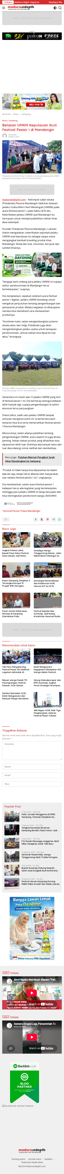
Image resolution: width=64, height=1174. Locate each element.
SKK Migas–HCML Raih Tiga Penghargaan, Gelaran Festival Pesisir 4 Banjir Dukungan (47, 713)
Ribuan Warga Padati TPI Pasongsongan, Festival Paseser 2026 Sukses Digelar (14, 683)
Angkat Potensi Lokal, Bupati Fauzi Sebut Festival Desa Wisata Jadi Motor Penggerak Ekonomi (15, 553)
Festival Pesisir (11, 511)
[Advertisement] (32, 65)
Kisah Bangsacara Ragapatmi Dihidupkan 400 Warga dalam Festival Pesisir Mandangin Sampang (47, 670)
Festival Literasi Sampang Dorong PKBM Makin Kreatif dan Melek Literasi (40, 882)
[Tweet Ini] (41, 519)
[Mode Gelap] (55, 7)
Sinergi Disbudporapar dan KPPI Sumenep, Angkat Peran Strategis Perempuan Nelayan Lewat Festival (47, 683)
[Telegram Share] (53, 519)
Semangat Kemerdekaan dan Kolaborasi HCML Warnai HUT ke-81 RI (46, 583)
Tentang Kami (18, 1159)
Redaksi (48, 1159)
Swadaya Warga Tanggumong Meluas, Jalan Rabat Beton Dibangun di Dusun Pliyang (47, 553)
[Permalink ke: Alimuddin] (4, 135)
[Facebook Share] (35, 519)
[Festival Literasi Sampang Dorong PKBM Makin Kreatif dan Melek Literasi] (11, 883)
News (4, 120)
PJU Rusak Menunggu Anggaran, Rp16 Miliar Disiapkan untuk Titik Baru (40, 842)
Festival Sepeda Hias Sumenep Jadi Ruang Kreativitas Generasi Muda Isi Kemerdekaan (47, 614)
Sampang (13, 120)
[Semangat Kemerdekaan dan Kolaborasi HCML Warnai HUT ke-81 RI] (48, 570)
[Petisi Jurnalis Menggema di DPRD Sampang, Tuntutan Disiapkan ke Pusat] (11, 816)
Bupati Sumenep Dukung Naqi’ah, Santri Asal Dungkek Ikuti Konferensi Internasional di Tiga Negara (39, 869)
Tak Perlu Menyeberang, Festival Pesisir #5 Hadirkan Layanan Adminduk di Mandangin (15, 670)
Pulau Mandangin (30, 511)
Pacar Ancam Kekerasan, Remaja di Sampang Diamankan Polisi (14, 614)
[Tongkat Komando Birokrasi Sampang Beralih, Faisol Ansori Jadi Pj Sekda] (11, 829)
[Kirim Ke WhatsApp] (59, 519)
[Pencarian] (60, 7)
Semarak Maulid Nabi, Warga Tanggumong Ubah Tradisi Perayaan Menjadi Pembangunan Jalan (40, 856)
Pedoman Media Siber (32, 1162)
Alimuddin (12, 134)
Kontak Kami (34, 1159)
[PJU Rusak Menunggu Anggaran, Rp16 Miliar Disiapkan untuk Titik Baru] (11, 843)
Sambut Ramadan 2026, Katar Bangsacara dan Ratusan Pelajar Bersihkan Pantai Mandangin (15, 696)
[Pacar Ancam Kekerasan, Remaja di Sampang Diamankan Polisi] (16, 600)
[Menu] (4, 7)
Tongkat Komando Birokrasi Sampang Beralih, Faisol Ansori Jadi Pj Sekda (41, 829)
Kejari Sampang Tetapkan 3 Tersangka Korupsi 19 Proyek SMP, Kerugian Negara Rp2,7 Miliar (16, 583)
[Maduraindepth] (20, 7)
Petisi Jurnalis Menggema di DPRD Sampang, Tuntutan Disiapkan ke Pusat (38, 815)
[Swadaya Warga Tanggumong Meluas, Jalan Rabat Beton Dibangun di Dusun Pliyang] (48, 540)
